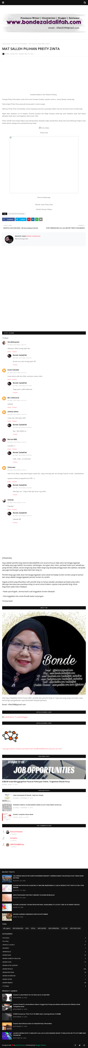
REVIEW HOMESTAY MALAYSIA (44, 958)
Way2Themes (20, 1045)
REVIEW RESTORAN (44, 972)
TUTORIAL (44, 986)
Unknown (11, 467)
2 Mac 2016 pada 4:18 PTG (17, 372)
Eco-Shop (44, 941)
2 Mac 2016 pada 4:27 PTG (17, 400)
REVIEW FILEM (44, 955)
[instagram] (84, 1045)
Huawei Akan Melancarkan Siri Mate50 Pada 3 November (32, 1023)
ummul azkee (13, 411)
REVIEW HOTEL (44, 962)
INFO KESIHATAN (18, 928)
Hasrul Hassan (16, 831)
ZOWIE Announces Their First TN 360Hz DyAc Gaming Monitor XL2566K (37, 1014)
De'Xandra (44, 938)
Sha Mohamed (13, 342)
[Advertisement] (44, 74)
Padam (14, 352)
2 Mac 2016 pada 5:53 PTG (17, 470)
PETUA (33, 928)
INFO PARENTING (54, 928)
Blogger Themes (41, 1045)
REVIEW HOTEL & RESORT (44, 965)
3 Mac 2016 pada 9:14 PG (17, 502)
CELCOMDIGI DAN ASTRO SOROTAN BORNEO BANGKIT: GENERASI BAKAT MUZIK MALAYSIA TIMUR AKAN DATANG (48, 877)
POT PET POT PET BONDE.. (20, 44)
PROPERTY (44, 948)
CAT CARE (65, 928)
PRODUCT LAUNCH (44, 945)
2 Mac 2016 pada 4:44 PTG (17, 414)
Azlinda (11, 500)
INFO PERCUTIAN (75, 928)
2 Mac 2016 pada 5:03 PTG (17, 442)
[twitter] (79, 1045)
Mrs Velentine (13, 398)
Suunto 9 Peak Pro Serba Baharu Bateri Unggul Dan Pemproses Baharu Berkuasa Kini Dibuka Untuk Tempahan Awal (46, 1005)
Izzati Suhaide (13, 370)
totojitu (13, 838)
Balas (9, 352)
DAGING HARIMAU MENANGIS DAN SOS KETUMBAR (30, 914)
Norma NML (12, 439)
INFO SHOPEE (42, 928)
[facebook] (75, 1045)
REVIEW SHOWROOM (44, 976)
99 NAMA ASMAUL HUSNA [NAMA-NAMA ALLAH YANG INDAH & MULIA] (37, 805)
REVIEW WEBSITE (44, 983)
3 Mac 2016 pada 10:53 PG (23, 455)
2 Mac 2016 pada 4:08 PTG (17, 345)
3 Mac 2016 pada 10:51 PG (23, 358)
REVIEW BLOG (44, 952)
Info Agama (6, 928)
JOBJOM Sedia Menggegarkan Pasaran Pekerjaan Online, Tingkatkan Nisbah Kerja (36, 781)
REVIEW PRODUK (44, 969)
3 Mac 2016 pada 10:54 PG (23, 488)
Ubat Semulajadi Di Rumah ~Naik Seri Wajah (28, 795)
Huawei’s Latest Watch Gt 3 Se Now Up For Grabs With (31, 995)
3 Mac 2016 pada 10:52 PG (23, 385)
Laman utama (6, 44)
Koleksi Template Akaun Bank (23, 814)
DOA (27, 928)
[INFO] (44, 769)
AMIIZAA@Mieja (17, 844)
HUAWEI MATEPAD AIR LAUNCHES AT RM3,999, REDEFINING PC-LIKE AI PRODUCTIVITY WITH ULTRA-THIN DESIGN (48, 886)
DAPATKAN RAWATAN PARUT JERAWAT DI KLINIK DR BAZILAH (34, 895)
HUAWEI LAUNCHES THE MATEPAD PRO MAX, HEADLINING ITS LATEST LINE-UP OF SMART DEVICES (46, 905)
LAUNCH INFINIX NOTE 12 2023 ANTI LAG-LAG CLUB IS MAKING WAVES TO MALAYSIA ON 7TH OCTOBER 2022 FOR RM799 (49, 1034)
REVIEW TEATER (44, 979)
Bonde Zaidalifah (11, 54)
